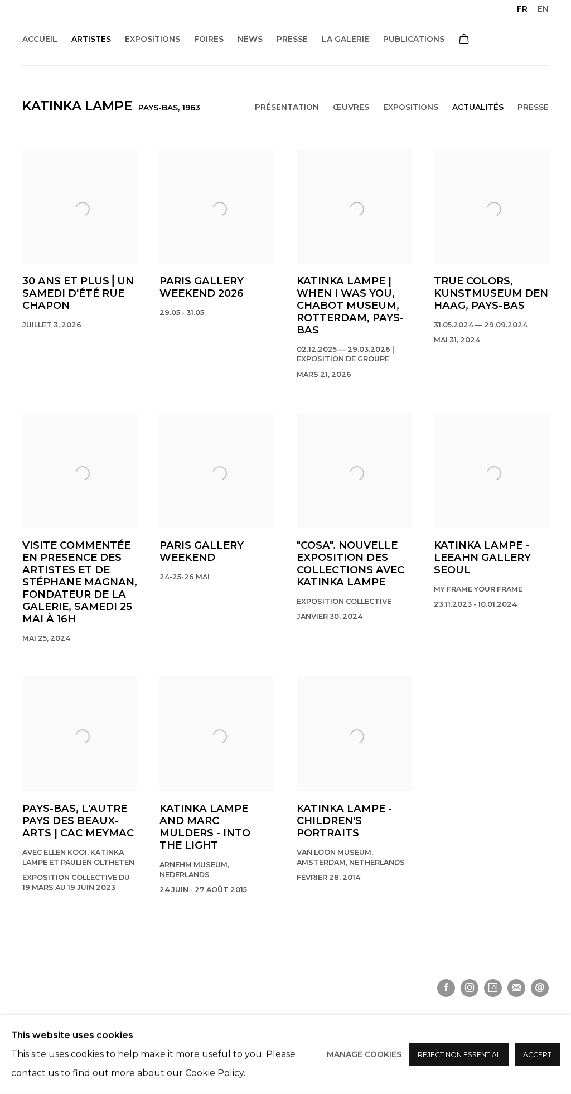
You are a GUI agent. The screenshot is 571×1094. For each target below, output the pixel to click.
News (250, 39)
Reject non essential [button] (459, 1055)
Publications (413, 39)
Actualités (478, 107)
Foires (209, 39)
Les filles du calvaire (145, 23)
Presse (292, 39)
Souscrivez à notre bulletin (516, 988)
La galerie (345, 39)
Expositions (152, 39)
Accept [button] (537, 1055)
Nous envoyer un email (540, 988)
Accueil (39, 39)
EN (543, 8)
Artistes (91, 39)
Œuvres (351, 107)
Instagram (469, 988)
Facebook (446, 988)
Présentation (287, 107)
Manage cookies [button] (364, 1054)
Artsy (493, 988)
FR (522, 8)
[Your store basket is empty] (464, 40)
